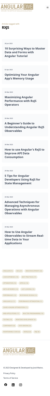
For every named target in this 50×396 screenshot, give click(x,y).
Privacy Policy (9, 373)
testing (7, 320)
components (9, 326)
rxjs (37, 332)
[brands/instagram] (20, 385)
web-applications (11, 313)
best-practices (29, 277)
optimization (9, 283)
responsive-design (28, 295)
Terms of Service (10, 378)
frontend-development (26, 320)
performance (9, 295)
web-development (34, 271)
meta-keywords (10, 289)
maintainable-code (11, 332)
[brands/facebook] (5, 385)
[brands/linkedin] (13, 385)
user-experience (10, 277)
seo (19, 271)
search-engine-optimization (15, 307)
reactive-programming (33, 313)
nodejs (27, 332)
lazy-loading (28, 289)
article (24, 283)
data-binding (25, 326)
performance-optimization (30, 301)
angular (8, 271)
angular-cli (9, 301)
